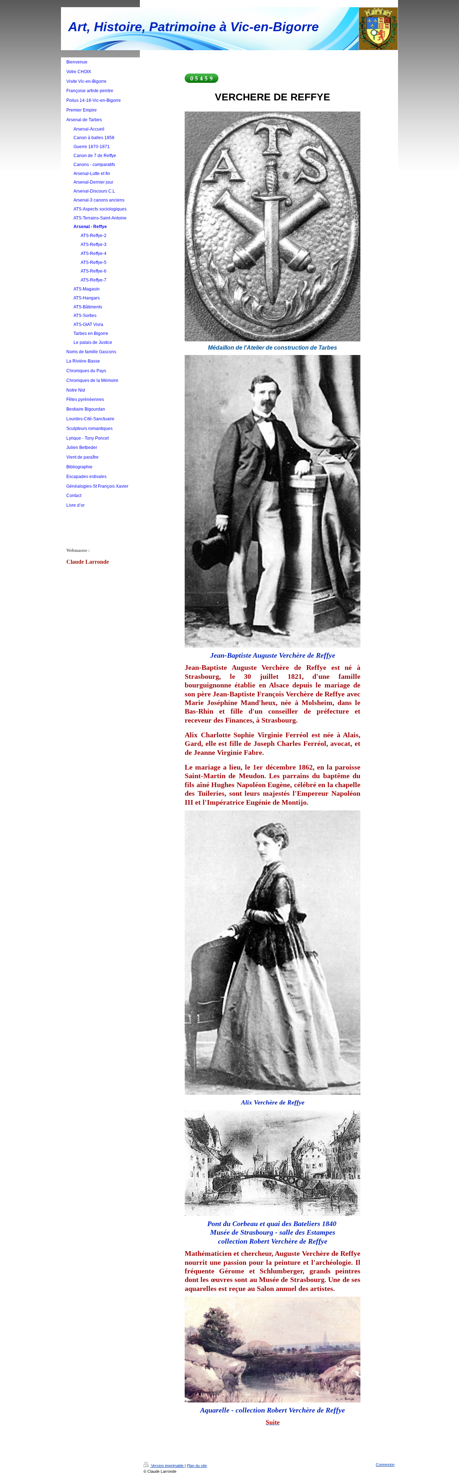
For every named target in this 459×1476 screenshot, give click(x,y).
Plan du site (197, 1465)
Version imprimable (167, 1465)
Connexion (385, 1464)
